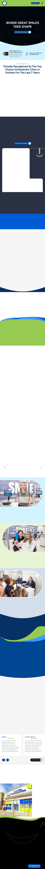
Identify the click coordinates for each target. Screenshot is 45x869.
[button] (42, 3)
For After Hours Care (34, 865)
